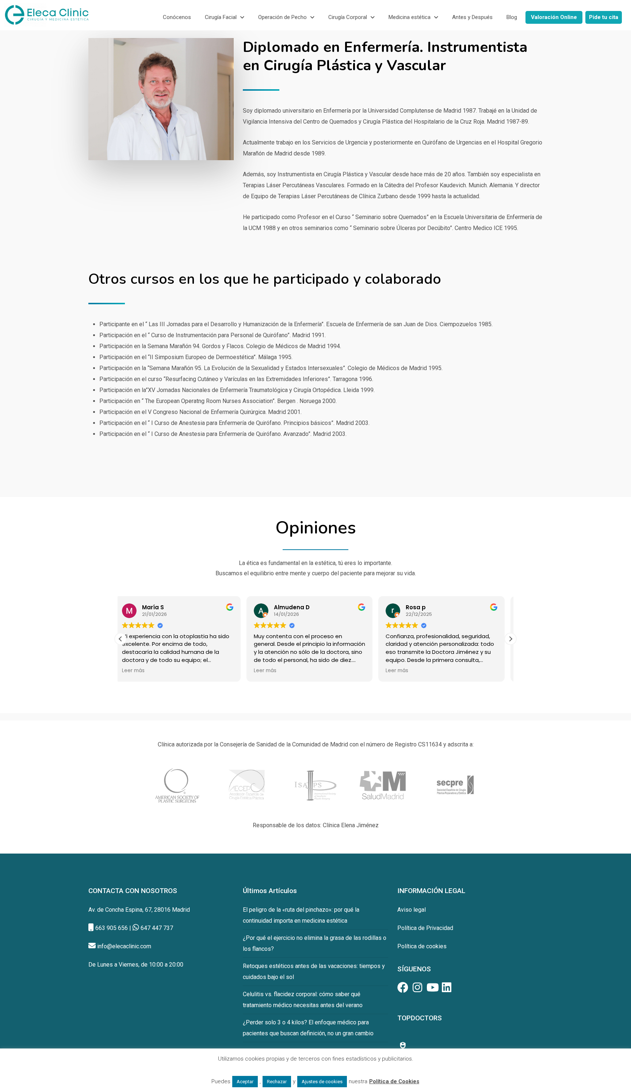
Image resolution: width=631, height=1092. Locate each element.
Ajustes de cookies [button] (322, 1081)
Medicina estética (410, 17)
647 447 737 (157, 928)
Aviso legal (411, 909)
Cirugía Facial (221, 17)
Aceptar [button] (245, 1081)
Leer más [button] (139, 670)
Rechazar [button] (277, 1081)
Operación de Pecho (282, 17)
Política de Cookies (394, 1081)
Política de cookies (422, 946)
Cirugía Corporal (347, 17)
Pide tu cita (603, 17)
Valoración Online (554, 17)
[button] (224, 17)
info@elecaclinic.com (124, 946)
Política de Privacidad (425, 928)
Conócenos (177, 17)
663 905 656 (111, 928)
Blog (511, 17)
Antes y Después (472, 17)
